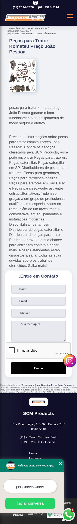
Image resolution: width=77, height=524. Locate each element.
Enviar (38, 368)
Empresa (35, 458)
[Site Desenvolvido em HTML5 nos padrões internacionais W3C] (35, 513)
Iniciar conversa (30, 503)
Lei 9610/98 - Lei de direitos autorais (57, 392)
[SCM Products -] (25, 21)
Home (33, 453)
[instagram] (35, 3)
